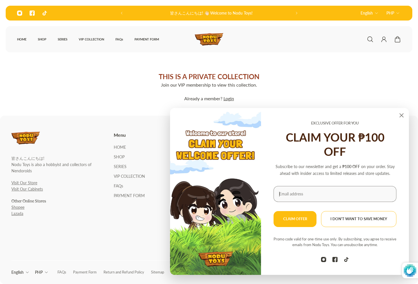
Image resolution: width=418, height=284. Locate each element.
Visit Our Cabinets (27, 189)
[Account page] (384, 39)
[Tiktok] (44, 13)
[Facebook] (32, 13)
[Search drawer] (370, 39)
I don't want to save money (358, 219)
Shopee (17, 207)
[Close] (401, 115)
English (367, 13)
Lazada (17, 213)
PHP (390, 13)
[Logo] (209, 39)
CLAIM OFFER (295, 219)
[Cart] (397, 39)
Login (229, 98)
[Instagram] (19, 13)
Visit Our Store (24, 182)
